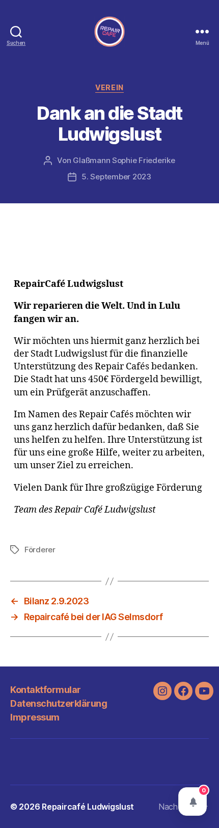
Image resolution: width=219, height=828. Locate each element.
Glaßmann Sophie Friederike (124, 160)
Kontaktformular (45, 689)
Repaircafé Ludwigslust (88, 807)
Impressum (35, 717)
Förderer (40, 549)
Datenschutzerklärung (58, 703)
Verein (109, 87)
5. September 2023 (116, 176)
